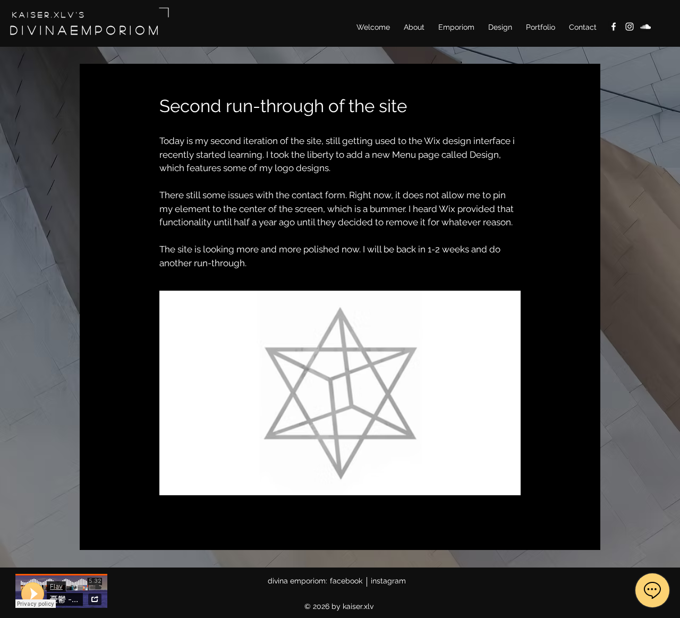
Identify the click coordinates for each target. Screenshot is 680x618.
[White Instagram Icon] (629, 26)
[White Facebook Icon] (613, 26)
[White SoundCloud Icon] (645, 26)
